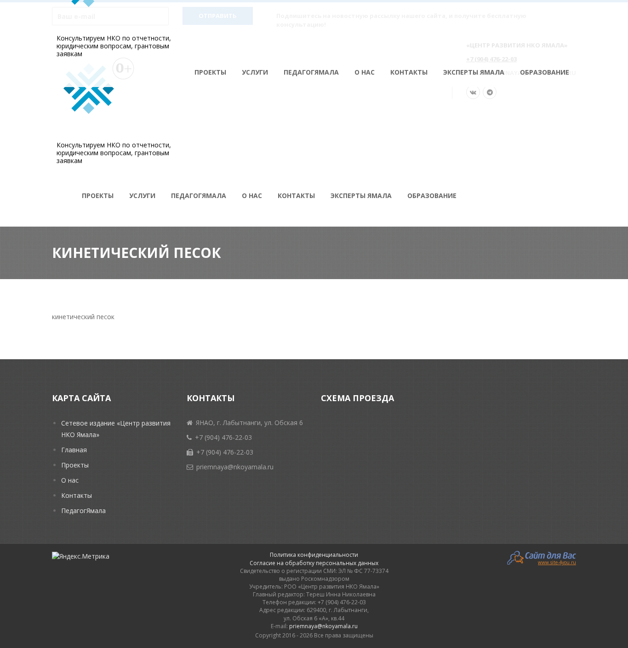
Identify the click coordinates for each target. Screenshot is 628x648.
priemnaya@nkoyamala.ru (323, 626)
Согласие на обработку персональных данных (314, 563)
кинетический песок (83, 316)
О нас (364, 72)
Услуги (255, 72)
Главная (74, 449)
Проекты (210, 72)
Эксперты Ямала (473, 72)
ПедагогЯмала (311, 72)
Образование (544, 72)
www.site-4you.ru (557, 562)
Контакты (409, 72)
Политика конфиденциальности (314, 555)
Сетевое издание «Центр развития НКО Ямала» (116, 429)
